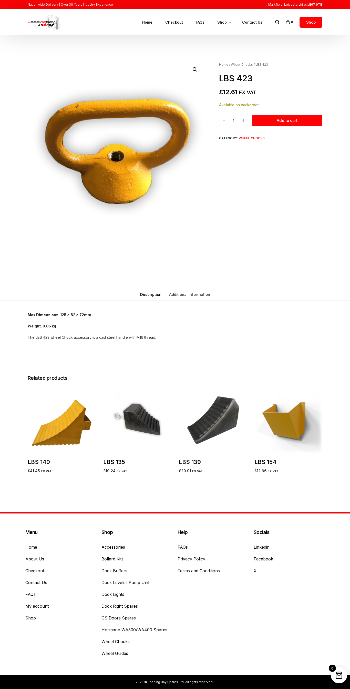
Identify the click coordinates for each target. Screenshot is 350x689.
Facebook (263, 558)
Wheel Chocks (242, 64)
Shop (30, 617)
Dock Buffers (114, 570)
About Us (34, 558)
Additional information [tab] (189, 294)
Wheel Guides (114, 653)
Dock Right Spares (119, 606)
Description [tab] (150, 294)
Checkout (34, 570)
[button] (195, 69)
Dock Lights (112, 594)
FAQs (30, 594)
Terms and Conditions (199, 570)
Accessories (113, 547)
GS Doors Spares (118, 617)
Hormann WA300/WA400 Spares (134, 629)
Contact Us (36, 582)
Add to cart (287, 120)
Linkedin (262, 547)
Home (223, 64)
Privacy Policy (191, 558)
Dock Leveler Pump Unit (125, 582)
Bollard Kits (112, 558)
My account (37, 606)
